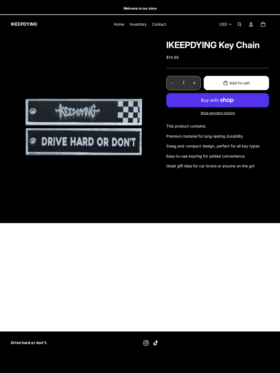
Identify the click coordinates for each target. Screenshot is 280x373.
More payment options (218, 113)
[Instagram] (146, 343)
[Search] (240, 24)
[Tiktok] (155, 343)
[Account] (251, 24)
